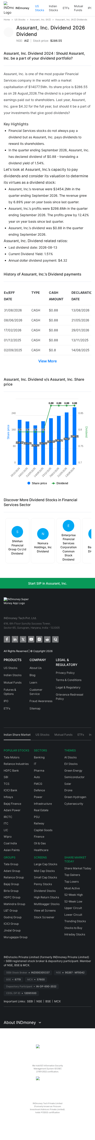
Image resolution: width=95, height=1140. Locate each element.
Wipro (8, 836)
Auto (37, 777)
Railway (39, 823)
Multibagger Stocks (46, 904)
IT (35, 764)
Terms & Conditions (68, 680)
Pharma (39, 770)
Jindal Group (12, 930)
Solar (67, 783)
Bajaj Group (11, 884)
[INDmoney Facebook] (6, 639)
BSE (48, 1001)
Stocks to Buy (73, 928)
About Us (36, 668)
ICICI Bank (10, 790)
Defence (39, 790)
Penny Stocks (43, 884)
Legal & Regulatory (68, 687)
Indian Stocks (53, 8)
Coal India (10, 843)
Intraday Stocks (74, 934)
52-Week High (73, 894)
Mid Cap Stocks (44, 871)
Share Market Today (77, 868)
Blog (32, 675)
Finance (39, 836)
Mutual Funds (78, 8)
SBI (6, 777)
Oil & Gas (40, 843)
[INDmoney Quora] (55, 639)
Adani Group (12, 871)
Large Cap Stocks (45, 864)
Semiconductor (74, 777)
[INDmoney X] (23, 639)
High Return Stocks (46, 897)
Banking (39, 757)
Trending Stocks (75, 921)
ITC (6, 823)
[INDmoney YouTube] (31, 639)
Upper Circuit (73, 908)
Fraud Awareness (41, 701)
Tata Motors (11, 757)
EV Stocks (70, 764)
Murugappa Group (15, 937)
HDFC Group (12, 897)
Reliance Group (14, 877)
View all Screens (45, 910)
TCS (6, 783)
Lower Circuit (73, 914)
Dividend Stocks (45, 891)
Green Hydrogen (75, 797)
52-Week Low (73, 901)
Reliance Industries (16, 764)
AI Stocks (70, 757)
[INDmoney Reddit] (47, 639)
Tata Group (11, 864)
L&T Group (11, 910)
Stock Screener (44, 917)
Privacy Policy (65, 672)
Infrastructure (43, 803)
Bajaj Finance (12, 803)
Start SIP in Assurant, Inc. (47, 583)
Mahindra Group (14, 904)
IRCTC (8, 817)
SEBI (30, 1001)
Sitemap (35, 708)
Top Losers (71, 881)
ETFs (66, 8)
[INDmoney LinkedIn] (15, 639)
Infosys (8, 797)
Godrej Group (12, 917)
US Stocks (39, 8)
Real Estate (41, 810)
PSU (37, 817)
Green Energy (73, 770)
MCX (57, 1001)
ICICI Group (11, 923)
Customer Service (36, 692)
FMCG (38, 783)
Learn (33, 682)
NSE (39, 1001)
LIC (6, 830)
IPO (90, 8)
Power (38, 797)
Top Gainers (72, 875)
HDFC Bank (11, 770)
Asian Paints (12, 850)
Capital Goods (43, 830)
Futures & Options (10, 692)
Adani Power (12, 810)
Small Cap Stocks (45, 877)
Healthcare (41, 850)
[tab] (17, 736)
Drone (68, 790)
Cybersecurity (73, 803)
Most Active (72, 888)
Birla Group (11, 891)
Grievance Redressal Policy (69, 696)
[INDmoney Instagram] (39, 639)
